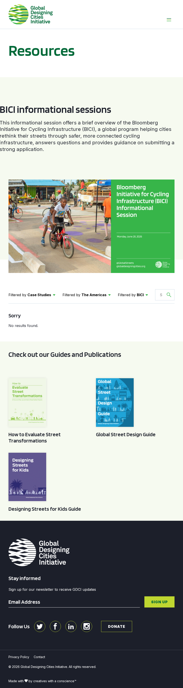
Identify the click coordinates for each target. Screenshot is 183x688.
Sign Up (159, 602)
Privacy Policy (18, 657)
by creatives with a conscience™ (52, 681)
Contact (39, 657)
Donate (116, 626)
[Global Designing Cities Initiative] (30, 14)
